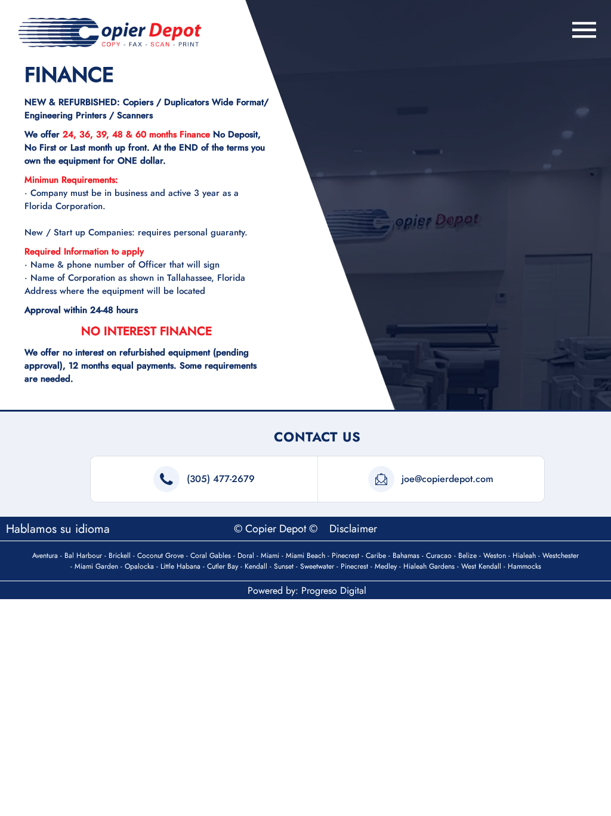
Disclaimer (353, 528)
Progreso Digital (333, 590)
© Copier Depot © (277, 528)
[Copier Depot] (110, 32)
